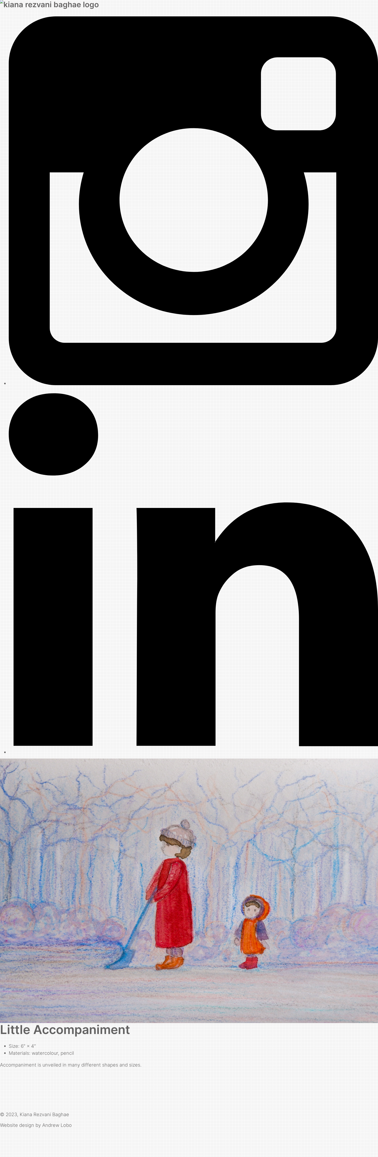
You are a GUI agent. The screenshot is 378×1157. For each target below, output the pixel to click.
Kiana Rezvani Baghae (44, 1114)
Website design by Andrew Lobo (36, 1125)
